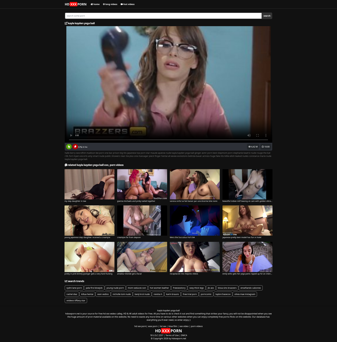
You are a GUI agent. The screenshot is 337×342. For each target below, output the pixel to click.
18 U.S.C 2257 (156, 335)
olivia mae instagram (244, 294)
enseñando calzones (251, 287)
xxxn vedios (103, 294)
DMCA (184, 335)
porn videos (197, 326)
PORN (76, 4)
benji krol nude (142, 294)
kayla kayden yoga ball (168, 310)
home (96, 4)
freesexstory (179, 287)
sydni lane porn (74, 287)
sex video (184, 326)
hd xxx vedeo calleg (112, 313)
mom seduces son (137, 287)
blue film (172, 326)
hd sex (163, 326)
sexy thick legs (196, 287)
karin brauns (172, 294)
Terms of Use (172, 335)
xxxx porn (153, 326)
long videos (111, 4)
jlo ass (211, 287)
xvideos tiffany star (75, 300)
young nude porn (115, 287)
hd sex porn (140, 326)
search (267, 15)
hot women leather (159, 287)
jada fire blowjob (94, 287)
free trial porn (190, 294)
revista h (158, 294)
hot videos (129, 4)
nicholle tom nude (122, 294)
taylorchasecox (223, 294)
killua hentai (87, 294)
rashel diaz (71, 294)
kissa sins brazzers (227, 287)
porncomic (206, 294)
